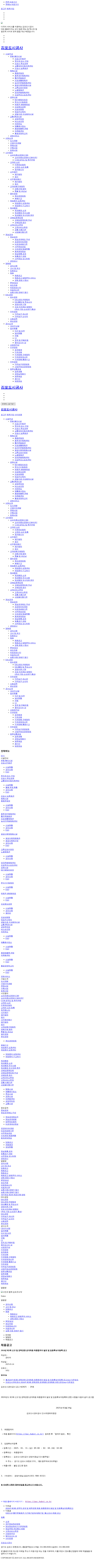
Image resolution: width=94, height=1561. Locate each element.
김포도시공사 (12, 48)
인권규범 (18, 352)
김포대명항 (19, 109)
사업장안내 (14, 345)
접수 (16, 177)
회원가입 (10, 9)
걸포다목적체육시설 (23, 85)
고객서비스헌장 (16, 225)
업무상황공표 (15, 369)
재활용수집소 (20, 126)
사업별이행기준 (21, 232)
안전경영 (13, 312)
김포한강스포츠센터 (23, 95)
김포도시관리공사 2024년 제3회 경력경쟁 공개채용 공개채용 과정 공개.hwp (36, 1382)
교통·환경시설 (16, 117)
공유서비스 (14, 136)
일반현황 (13, 329)
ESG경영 (13, 297)
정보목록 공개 (20, 254)
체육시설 (13, 71)
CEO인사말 (14, 326)
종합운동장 (19, 73)
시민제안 (13, 172)
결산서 (17, 379)
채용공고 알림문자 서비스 (25, 278)
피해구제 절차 (20, 189)
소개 (7, 1522)
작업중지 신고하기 (22, 206)
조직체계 (18, 350)
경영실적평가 (20, 374)
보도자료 (13, 285)
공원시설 (13, 97)
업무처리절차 (11, 1122)
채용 (12, 273)
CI (16, 338)
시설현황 (9, 767)
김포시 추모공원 (21, 64)
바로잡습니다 (15, 288)
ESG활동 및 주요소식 (23, 302)
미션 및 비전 (20, 331)
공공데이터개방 (21, 242)
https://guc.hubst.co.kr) (30, 1434)
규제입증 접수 (20, 223)
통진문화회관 (20, 78)
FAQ (7, 772)
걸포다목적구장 (12, 841)
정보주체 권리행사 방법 (15, 1529)
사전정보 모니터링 (22, 259)
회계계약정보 (20, 251)
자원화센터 (19, 131)
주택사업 (13, 145)
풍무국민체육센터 (22, 76)
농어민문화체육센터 (23, 83)
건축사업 (13, 148)
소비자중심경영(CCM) (19, 155)
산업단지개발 (15, 143)
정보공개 (13, 237)
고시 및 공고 (15, 268)
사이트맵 (18, 415)
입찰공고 (13, 271)
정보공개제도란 (12, 1117)
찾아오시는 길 (20, 343)
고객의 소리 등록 (21, 167)
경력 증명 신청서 (21, 280)
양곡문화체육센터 (22, 92)
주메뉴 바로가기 (12, 4)
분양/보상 (14, 283)
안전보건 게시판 (21, 314)
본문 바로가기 (11, 2)
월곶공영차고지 (21, 133)
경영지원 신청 (20, 304)
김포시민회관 (20, 59)
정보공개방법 (11, 1119)
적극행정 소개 (20, 210)
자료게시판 (14, 290)
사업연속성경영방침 (23, 367)
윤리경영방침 (20, 196)
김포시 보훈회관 (21, 68)
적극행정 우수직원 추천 (24, 215)
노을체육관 (19, 90)
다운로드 (74, 1380)
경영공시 (13, 261)
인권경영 (13, 347)
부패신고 (18, 198)
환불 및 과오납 (21, 191)
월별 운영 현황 (11, 787)
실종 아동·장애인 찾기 (19, 292)
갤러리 (8, 913)
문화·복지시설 (16, 56)
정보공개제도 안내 (22, 239)
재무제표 (18, 376)
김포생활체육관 (21, 80)
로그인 (3, 9)
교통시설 (9, 1104)
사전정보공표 (20, 247)
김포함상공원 (20, 107)
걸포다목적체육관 (13, 838)
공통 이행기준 (20, 230)
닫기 (3, 756)
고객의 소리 (15, 162)
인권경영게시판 (21, 357)
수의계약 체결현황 (22, 249)
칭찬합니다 (19, 170)
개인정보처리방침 (13, 1524)
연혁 (16, 336)
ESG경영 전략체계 (22, 300)
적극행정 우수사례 (22, 213)
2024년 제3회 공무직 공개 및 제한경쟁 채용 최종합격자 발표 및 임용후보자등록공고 (39, 1508)
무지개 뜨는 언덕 (21, 61)
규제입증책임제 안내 (23, 220)
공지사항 (13, 266)
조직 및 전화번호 (21, 340)
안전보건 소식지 (21, 316)
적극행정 (13, 208)
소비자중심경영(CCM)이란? (26, 158)
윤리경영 (13, 321)
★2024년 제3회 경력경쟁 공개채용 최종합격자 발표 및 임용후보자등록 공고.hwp (38, 1380)
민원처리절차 (20, 165)
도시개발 (13, 141)
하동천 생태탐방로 (22, 105)
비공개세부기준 (21, 244)
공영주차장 (19, 119)
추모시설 (9, 1094)
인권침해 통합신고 (22, 359)
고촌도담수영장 (21, 88)
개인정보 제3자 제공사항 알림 (13, 1195)
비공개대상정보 (12, 1124)
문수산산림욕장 (21, 102)
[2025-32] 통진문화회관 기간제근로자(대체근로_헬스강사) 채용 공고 (33, 1513)
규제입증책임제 (16, 218)
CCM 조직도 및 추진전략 (25, 160)
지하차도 (18, 124)
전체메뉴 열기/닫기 (8, 404)
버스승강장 (19, 121)
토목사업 (13, 150)
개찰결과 (9, 1145)
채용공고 (18, 276)
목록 (3, 1517)
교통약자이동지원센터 (24, 66)
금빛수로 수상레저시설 (24, 114)
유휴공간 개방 (20, 256)
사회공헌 (13, 319)
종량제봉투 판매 (21, 129)
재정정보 (18, 381)
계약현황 (9, 1147)
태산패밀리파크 (21, 100)
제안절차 (18, 174)
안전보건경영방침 (22, 364)
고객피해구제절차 (17, 186)
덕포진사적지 (20, 112)
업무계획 (18, 372)
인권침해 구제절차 (22, 355)
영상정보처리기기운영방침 (17, 1526)
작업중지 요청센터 (17, 201)
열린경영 (13, 194)
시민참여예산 (15, 179)
